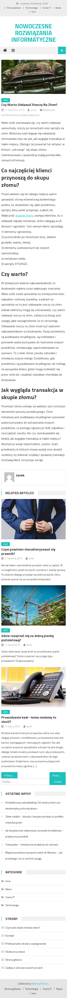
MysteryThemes (39, 983)
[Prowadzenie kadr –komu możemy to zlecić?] (33, 687)
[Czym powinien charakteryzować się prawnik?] (33, 519)
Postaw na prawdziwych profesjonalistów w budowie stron (59, 775)
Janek (33, 110)
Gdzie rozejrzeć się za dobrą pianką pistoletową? (27, 638)
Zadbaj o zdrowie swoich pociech (24, 968)
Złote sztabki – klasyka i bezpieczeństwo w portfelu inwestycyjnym (34, 819)
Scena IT (46, 8)
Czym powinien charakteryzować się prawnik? (28, 551)
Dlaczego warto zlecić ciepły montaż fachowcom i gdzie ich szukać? (11, 775)
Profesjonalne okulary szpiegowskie (25, 944)
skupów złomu (24, 215)
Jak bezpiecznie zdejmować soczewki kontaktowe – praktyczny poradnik (34, 833)
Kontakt (9, 936)
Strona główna (14, 8)
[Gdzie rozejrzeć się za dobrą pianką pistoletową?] (33, 605)
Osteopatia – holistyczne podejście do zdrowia (31, 844)
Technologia (31, 8)
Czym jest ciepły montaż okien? (22, 927)
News (58, 8)
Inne (33, 11)
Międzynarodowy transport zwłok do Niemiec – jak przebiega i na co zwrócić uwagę (33, 855)
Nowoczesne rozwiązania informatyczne (33, 33)
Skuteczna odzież (15, 952)
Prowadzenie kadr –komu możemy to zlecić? (28, 719)
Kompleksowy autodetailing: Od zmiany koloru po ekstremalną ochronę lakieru (32, 805)
